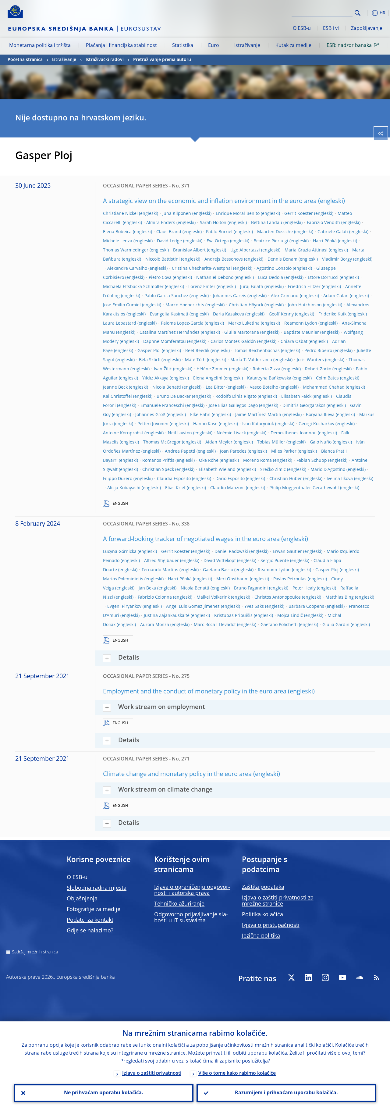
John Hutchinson (305, 305)
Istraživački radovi (105, 60)
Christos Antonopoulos (277, 597)
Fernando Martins (160, 570)
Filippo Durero (117, 479)
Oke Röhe (208, 460)
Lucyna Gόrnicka (119, 552)
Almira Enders (160, 223)
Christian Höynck (246, 305)
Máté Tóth (195, 360)
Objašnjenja (82, 899)
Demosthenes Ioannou (294, 433)
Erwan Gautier (287, 552)
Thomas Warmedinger (125, 250)
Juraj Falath (251, 287)
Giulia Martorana (241, 332)
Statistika (182, 45)
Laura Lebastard (119, 323)
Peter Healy (304, 588)
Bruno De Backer (174, 396)
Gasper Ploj (149, 351)
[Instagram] (325, 977)
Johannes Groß (150, 415)
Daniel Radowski (231, 552)
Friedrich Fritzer (304, 287)
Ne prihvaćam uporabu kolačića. (103, 1093)
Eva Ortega (218, 241)
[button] (367, 13)
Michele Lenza (117, 241)
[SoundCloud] (359, 977)
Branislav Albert (189, 250)
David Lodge (169, 241)
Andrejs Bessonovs (223, 259)
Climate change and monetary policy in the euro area (177, 774)
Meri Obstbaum (232, 579)
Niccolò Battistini (162, 259)
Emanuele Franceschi (162, 406)
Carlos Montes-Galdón (233, 342)
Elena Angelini (207, 378)
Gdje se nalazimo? (90, 931)
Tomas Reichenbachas (257, 351)
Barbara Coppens (306, 606)
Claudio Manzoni (227, 488)
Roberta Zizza (266, 369)
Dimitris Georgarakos (303, 406)
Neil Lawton (180, 433)
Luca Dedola (270, 278)
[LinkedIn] (308, 977)
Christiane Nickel (120, 214)
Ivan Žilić (163, 369)
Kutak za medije (293, 45)
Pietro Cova (160, 278)
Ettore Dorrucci (323, 278)
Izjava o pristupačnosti (271, 925)
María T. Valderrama (251, 360)
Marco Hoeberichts (184, 305)
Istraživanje (247, 45)
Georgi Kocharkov (316, 424)
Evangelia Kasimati (169, 314)
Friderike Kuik (332, 314)
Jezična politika (261, 936)
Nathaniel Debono (214, 278)
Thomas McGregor (162, 442)
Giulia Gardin (335, 625)
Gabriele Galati (332, 232)
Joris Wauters (310, 360)
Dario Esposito (230, 479)
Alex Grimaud (285, 296)
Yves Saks (254, 606)
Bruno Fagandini (251, 588)
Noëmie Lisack (231, 433)
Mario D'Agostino (327, 470)
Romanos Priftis (158, 460)
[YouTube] (342, 977)
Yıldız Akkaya (155, 378)
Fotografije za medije (93, 909)
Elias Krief (175, 488)
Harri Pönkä (325, 241)
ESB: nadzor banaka (349, 45)
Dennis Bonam (282, 259)
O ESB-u (302, 28)
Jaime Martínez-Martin (258, 415)
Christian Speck (158, 470)
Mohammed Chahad (324, 387)
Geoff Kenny (281, 314)
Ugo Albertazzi (245, 250)
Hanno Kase (205, 424)
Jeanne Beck (115, 387)
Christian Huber (285, 479)
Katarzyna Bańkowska (269, 378)
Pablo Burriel (219, 232)
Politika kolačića (262, 914)
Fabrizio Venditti (323, 223)
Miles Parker (283, 451)
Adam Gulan (336, 296)
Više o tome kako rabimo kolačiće (237, 1073)
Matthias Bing (339, 597)
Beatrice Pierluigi (271, 241)
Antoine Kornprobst (123, 433)
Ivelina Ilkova (340, 479)
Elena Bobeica (117, 232)
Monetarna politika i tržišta (40, 45)
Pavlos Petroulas (290, 579)
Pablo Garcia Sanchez (166, 296)
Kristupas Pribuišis (233, 616)
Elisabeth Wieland (217, 470)
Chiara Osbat (294, 342)
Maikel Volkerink (213, 597)
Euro (213, 45)
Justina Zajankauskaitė (167, 616)
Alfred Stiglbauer (161, 561)
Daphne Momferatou (164, 342)
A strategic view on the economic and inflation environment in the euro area (210, 201)
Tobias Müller (271, 442)
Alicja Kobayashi (123, 488)
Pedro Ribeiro (318, 351)
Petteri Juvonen (152, 424)
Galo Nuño (321, 442)
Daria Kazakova (228, 314)
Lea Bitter (215, 387)
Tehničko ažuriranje (179, 904)
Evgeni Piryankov (124, 606)
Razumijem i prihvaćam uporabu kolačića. (286, 1093)
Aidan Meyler (218, 442)
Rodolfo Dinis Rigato (236, 396)
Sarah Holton (213, 223)
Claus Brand (168, 232)
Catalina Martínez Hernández (170, 332)
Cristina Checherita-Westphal (202, 268)
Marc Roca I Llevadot (215, 625)
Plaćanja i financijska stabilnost (121, 45)
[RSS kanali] (376, 977)
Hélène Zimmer (212, 369)
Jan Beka (147, 588)
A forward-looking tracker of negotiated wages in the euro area (191, 539)
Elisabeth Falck (296, 396)
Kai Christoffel (117, 396)
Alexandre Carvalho (127, 268)
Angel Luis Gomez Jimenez (193, 606)
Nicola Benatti (166, 387)
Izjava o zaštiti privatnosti (151, 1073)
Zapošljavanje (366, 28)
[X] (291, 977)
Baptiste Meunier (301, 332)
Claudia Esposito (174, 479)
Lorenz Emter (201, 287)
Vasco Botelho (264, 387)
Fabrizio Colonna (155, 597)
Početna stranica (25, 60)
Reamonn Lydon (300, 323)
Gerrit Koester (298, 214)
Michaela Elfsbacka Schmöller (133, 287)
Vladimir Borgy (337, 259)
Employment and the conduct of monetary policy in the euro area (194, 692)
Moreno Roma (257, 460)
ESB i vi (331, 28)
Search (358, 13)
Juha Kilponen (176, 214)
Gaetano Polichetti (279, 625)
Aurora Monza (154, 625)
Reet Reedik (197, 351)
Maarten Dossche (275, 232)
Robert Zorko (318, 369)
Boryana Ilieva (320, 415)
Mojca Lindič (290, 616)
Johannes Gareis (229, 296)
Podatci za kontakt (90, 920)
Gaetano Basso (218, 570)
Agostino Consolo (274, 268)
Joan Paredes (233, 451)
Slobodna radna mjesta (96, 888)
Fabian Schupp (311, 460)
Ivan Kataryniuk (258, 424)
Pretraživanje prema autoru (162, 60)
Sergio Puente (275, 561)
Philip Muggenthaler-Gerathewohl (304, 488)
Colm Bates (327, 378)
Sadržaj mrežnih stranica (35, 952)
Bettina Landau (266, 223)
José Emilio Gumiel (122, 305)
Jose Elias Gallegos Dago (233, 406)
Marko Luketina (244, 323)
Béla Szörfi (149, 360)
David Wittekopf (220, 561)
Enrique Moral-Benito (238, 214)
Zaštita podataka (263, 887)
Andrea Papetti (180, 451)
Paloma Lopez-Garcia (182, 323)
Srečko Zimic (273, 470)
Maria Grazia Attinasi (306, 250)
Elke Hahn (200, 415)
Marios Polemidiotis (123, 579)
